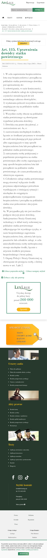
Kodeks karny (14, 409)
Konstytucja (13, 425)
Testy (9, 18)
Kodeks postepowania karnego (18, 385)
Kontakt (16, 520)
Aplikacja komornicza (16, 453)
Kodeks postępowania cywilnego (19, 379)
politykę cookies (20, 550)
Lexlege (12, 533)
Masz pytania (20, 504)
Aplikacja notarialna (15, 456)
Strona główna (13, 25)
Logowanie (40, 3)
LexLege (21, 341)
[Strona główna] (3, 18)
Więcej (29, 18)
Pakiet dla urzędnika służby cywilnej (20, 372)
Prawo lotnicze (33, 25)
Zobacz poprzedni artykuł (14, 271)
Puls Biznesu (34, 533)
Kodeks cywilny (14, 375)
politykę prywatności (32, 550)
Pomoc (16, 515)
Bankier (34, 537)
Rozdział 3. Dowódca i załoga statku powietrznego (16, 29)
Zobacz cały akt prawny (13, 277)
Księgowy (13, 466)
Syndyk (12, 463)
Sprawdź (23, 309)
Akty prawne (23, 25)
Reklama (31, 515)
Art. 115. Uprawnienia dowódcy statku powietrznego (17, 31)
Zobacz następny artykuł (35, 271)
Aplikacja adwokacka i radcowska (19, 450)
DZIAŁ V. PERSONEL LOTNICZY (12, 27)
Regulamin (31, 520)
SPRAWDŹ (23, 43)
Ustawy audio (24, 335)
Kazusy (21, 338)
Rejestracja (30, 3)
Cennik (19, 18)
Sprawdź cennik (20, 327)
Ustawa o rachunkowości (17, 382)
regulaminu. (4, 550)
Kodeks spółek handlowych (18, 419)
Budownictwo (12, 537)
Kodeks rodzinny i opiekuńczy (18, 416)
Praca (16, 524)
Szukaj (38, 10)
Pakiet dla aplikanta (15, 369)
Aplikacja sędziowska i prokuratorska (20, 459)
